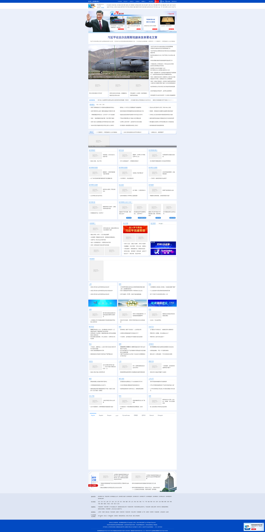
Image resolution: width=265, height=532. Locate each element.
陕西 (165, 501)
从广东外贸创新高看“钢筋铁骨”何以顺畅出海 (101, 178)
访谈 (161, 5)
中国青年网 (122, 512)
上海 (115, 501)
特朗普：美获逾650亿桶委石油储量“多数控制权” (161, 111)
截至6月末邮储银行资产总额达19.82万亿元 (147, 100)
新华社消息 (127, 251)
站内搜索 (168, 1)
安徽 (124, 501)
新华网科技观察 (123, 167)
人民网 (99, 512)
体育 (149, 5)
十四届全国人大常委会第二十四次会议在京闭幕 (162, 64)
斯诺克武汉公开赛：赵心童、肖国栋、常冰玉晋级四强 (169, 401)
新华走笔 (139, 251)
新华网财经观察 (93, 167)
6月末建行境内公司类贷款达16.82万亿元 (125, 100)
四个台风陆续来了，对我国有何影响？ (129, 161)
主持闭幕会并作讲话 (157, 65)
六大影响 (167, 95)
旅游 (143, 7)
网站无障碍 (151, 1)
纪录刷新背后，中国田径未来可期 (102, 242)
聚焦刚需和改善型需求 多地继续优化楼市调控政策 (132, 372)
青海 (171, 501)
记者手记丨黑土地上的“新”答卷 (98, 240)
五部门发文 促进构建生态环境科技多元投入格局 (102, 122)
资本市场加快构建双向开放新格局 (158, 381)
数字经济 (123, 7)
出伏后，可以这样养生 (155, 320)
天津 (102, 501)
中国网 (103, 512)
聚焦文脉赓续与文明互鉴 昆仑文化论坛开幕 (111, 487)
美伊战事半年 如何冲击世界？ (157, 95)
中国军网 (151, 512)
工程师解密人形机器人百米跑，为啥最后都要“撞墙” (162, 287)
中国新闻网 (156, 512)
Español (101, 415)
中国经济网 (127, 512)
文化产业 (174, 7)
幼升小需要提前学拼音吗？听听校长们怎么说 (131, 290)
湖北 (138, 501)
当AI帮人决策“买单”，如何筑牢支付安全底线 (131, 122)
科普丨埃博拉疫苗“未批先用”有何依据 (100, 245)
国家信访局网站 (101, 509)
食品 (112, 7)
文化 (152, 5)
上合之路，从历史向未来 (166, 25)
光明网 (147, 512)
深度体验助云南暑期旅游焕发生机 (97, 146)
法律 (170, 5)
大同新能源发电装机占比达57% (98, 385)
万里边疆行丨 (133, 93)
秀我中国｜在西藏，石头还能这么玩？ (159, 333)
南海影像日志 (134, 248)
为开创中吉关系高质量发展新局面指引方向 (124, 41)
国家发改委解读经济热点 (108, 107)
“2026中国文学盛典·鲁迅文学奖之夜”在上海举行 (102, 125)
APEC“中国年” (142, 243)
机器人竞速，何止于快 (96, 161)
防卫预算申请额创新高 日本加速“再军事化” (160, 161)
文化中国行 (132, 246)
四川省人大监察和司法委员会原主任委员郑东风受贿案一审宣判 (97, 100)
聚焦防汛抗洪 (142, 248)
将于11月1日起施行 (110, 114)
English (93, 415)
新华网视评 (92, 150)
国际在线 (107, 512)
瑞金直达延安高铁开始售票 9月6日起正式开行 (131, 114)
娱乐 (152, 7)
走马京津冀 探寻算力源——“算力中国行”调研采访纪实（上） (109, 366)
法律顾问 (126, 527)
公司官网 (99, 6)
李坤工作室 (129, 217)
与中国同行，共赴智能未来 (127, 178)
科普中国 (159, 506)
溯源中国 (138, 7)
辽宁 (110, 501)
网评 (125, 5)
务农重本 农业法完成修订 (156, 68)
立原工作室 (158, 217)
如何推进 (163, 72)
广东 (143, 501)
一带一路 (162, 7)
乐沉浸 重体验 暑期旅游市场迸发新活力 (130, 385)
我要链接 (118, 527)
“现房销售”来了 (157, 72)
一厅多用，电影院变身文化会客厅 (158, 178)
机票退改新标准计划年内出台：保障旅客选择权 (131, 388)
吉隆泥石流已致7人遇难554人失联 (162, 77)
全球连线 (137, 5)
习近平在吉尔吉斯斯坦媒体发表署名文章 (132, 37)
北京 (99, 501)
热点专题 (125, 223)
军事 (159, 5)
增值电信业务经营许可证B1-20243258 (121, 530)
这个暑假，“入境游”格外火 (139, 190)
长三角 (117, 503)
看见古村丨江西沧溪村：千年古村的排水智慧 (161, 354)
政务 (168, 5)
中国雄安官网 (130, 506)
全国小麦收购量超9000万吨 (97, 350)
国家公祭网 (153, 506)
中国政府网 (100, 506)
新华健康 (151, 185)
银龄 (135, 7)
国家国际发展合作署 (122, 506)
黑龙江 (108, 503)
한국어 (143, 415)
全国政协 (116, 515)
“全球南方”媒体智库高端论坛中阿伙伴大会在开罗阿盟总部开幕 (153, 476)
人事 (118, 5)
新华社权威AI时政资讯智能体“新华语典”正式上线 (144, 483)
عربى (117, 415)
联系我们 (114, 527)
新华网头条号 (162, 496)
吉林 (113, 501)
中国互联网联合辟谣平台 (139, 506)
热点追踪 (121, 185)
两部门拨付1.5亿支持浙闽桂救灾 (168, 83)
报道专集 (171, 13)
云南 (160, 501)
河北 (104, 501)
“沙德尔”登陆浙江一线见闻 (160, 81)
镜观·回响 (171, 29)
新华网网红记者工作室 (125, 202)
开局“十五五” (127, 243)
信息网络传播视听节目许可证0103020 (159, 530)
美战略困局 (172, 95)
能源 (145, 7)
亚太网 (165, 7)
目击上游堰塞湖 (168, 78)
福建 (127, 501)
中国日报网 (112, 512)
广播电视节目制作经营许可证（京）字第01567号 (140, 530)
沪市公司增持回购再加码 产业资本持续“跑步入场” (162, 385)
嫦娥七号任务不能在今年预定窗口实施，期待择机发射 (155, 213)
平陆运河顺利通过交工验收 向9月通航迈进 (130, 118)
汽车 (110, 7)
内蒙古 (105, 503)
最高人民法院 (129, 515)
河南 (135, 501)
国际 (120, 5)
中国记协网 (147, 506)
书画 (154, 5)
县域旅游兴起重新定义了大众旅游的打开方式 (131, 381)
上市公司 (169, 7)
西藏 (162, 501)
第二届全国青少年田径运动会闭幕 (158, 406)
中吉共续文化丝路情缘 (141, 41)
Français (109, 415)
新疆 (102, 503)
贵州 (157, 501)
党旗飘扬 (126, 246)
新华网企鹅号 (101, 498)
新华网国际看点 (153, 150)
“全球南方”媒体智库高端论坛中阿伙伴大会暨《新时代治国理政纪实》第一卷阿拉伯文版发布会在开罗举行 (121, 476)
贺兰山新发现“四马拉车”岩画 (118, 146)
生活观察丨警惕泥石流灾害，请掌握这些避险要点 (103, 237)
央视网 (117, 512)
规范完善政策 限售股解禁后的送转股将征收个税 (132, 111)
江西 (129, 501)
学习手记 (155, 29)
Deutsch (152, 415)
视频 (164, 5)
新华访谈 (121, 150)
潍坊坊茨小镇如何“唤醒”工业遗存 (158, 372)
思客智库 (133, 5)
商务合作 (130, 527)
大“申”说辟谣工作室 (142, 217)
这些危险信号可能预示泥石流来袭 (134, 336)
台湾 (129, 5)
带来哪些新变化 (168, 74)
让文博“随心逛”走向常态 (96, 195)
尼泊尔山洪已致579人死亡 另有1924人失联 (160, 107)
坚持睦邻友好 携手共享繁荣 (150, 25)
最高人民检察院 (136, 515)
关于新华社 (120, 1)
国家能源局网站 (164, 506)
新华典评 (133, 251)
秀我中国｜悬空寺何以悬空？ (157, 336)
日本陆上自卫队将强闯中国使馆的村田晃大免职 (161, 114)
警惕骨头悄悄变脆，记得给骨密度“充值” (160, 195)
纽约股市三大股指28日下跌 (167, 100)
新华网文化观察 (153, 167)
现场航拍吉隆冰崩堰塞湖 (97, 77)
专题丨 (152, 72)
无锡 (115, 503)
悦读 (157, 7)
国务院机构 (110, 515)
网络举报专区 (174, 1)
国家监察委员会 (122, 515)
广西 (146, 501)
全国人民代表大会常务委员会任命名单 (99, 287)
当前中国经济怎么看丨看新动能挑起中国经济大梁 (103, 111)
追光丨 (92, 242)
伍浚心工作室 (172, 217)
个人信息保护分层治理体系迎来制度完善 (160, 290)
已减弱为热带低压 (171, 81)
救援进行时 (153, 78)
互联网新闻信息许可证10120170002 (105, 530)
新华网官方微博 (122, 496)
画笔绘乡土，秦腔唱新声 (157, 132)
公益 (159, 7)
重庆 (151, 501)
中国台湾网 (133, 512)
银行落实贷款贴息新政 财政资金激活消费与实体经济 (109, 314)
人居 (120, 361)
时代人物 (138, 246)
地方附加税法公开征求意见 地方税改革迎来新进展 (162, 86)
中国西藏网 (139, 512)
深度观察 (92, 223)
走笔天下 (144, 251)
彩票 (150, 7)
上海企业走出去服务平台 (116, 509)
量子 (147, 5)
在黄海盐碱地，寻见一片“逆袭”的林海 (159, 350)
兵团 (112, 503)
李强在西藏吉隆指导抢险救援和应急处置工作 (161, 60)
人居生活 (116, 7)
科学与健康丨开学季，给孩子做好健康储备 (130, 294)
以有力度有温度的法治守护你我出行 (132, 132)
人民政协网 (162, 512)
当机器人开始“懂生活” (138, 173)
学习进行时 (109, 5)
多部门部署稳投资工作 (96, 107)
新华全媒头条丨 (107, 228)
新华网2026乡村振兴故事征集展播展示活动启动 (162, 347)
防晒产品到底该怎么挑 (168, 190)
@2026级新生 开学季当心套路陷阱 (128, 195)
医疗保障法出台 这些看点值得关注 (158, 70)
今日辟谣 (122, 336)
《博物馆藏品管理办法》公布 (98, 114)
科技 (142, 5)
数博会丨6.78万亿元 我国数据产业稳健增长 (130, 107)
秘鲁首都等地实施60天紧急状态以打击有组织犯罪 (162, 118)
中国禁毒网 (108, 509)
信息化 (119, 7)
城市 (141, 7)
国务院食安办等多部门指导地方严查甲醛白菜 (101, 354)
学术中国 (127, 7)
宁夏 (99, 503)
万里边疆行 (127, 248)
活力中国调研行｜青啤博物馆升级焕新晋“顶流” (101, 406)
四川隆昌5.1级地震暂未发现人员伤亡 (129, 125)
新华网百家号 (169, 496)
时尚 (154, 7)
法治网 (167, 512)
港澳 (127, 5)
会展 (148, 7)
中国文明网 (106, 506)
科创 (145, 5)
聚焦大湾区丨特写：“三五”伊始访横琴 (100, 234)
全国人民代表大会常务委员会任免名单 (99, 294)
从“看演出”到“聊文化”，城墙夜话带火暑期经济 (161, 329)
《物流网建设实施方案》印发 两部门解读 (104, 118)
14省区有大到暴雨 (154, 83)
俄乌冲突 (132, 253)
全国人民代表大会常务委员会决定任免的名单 (101, 290)
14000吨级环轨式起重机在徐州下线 (142, 146)
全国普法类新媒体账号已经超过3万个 (129, 333)
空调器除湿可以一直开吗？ (97, 213)
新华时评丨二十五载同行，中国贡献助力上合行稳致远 (162, 41)
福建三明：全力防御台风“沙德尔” (164, 146)
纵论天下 (126, 253)
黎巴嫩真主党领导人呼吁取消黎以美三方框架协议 (162, 122)
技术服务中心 (136, 527)
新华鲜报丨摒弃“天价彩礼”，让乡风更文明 (130, 329)
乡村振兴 (131, 7)
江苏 (118, 501)
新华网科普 (92, 202)
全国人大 (106, 515)
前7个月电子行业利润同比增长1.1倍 (159, 294)
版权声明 (122, 527)
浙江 (121, 501)
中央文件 (174, 5)
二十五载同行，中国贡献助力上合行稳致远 (106, 132)
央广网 (143, 512)
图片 (166, 5)
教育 (140, 5)
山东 (132, 501)
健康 (156, 5)
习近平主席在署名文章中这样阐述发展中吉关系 (101, 41)
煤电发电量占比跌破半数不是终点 (98, 381)
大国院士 (144, 246)
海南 (149, 501)
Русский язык (126, 415)
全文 (164, 68)
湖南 (140, 501)
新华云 (140, 527)
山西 (107, 501)
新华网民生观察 (93, 185)
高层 (113, 5)
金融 (108, 7)
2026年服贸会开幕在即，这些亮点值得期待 (161, 91)
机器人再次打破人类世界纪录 (97, 372)
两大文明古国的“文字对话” (95, 93)
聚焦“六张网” (134, 243)
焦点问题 (173, 77)
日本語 (136, 415)
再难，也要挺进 (160, 78)
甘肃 (168, 501)
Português (160, 415)
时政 (115, 5)
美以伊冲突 (138, 253)
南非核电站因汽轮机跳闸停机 (157, 125)
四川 (154, 501)
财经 (122, 5)
